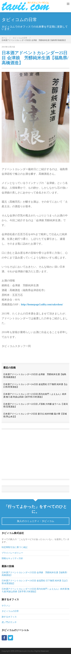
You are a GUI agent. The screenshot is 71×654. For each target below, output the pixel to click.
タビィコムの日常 (20, 38)
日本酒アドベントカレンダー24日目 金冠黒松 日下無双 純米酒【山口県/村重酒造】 (35, 385)
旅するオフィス (9, 617)
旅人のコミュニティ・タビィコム (35, 521)
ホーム (4, 38)
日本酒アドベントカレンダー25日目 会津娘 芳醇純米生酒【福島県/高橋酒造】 (35, 57)
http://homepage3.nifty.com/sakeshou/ (42, 304)
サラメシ (6, 605)
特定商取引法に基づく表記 (14, 547)
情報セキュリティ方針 (12, 558)
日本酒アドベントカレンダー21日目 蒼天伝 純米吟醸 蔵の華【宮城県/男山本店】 (35, 415)
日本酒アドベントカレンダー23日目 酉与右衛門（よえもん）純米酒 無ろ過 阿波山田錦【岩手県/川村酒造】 (34, 395)
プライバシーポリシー (12, 553)
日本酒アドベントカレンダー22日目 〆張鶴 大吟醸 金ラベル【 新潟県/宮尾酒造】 (35, 405)
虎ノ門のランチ (9, 622)
